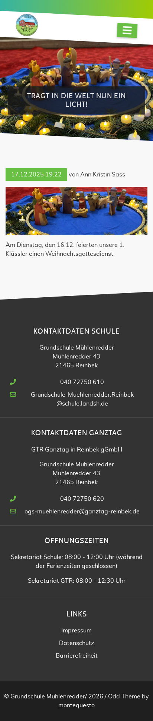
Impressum (76, 631)
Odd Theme (124, 696)
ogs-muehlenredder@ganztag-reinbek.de (82, 512)
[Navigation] (127, 30)
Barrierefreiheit (77, 656)
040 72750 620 (82, 499)
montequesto (76, 705)
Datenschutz (76, 643)
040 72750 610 (82, 382)
